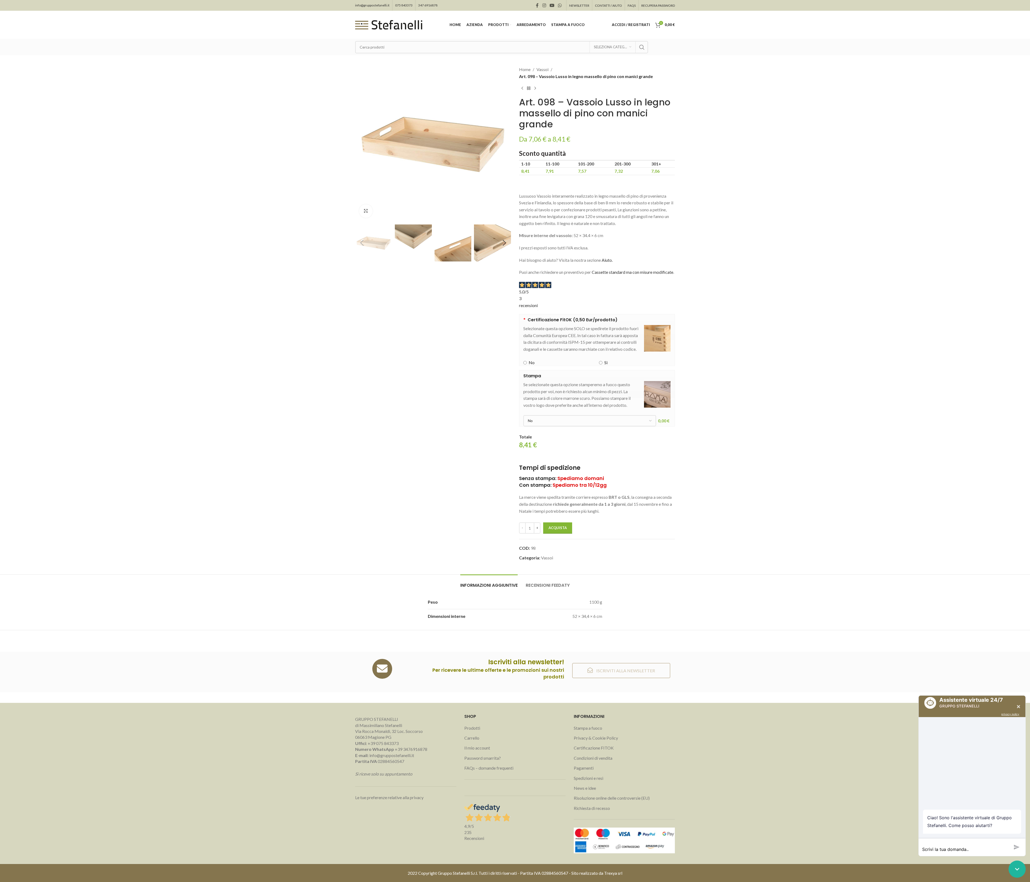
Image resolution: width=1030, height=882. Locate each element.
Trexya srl (613, 873)
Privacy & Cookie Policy (596, 737)
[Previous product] (522, 88)
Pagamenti (584, 767)
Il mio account (477, 747)
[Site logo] (388, 24)
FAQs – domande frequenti (488, 767)
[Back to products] (528, 88)
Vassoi (542, 69)
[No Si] (589, 420)
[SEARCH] (642, 47)
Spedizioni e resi (588, 778)
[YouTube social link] (552, 5)
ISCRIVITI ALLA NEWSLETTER (625, 670)
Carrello (471, 737)
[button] (362, 243)
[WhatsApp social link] (560, 5)
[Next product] (535, 88)
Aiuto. (607, 260)
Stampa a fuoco (588, 727)
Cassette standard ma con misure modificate (632, 272)
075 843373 (404, 5)
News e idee (585, 788)
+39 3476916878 (391, 749)
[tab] (489, 582)
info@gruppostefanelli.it (372, 5)
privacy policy (1010, 714)
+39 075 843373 (383, 743)
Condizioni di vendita (593, 758)
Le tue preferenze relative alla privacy (389, 797)
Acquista (558, 528)
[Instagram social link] (544, 5)
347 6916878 (427, 5)
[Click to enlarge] (366, 211)
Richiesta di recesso (592, 808)
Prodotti (472, 727)
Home (525, 69)
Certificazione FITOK (594, 747)
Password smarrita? (482, 758)
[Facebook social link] (537, 5)
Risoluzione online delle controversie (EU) (612, 797)
